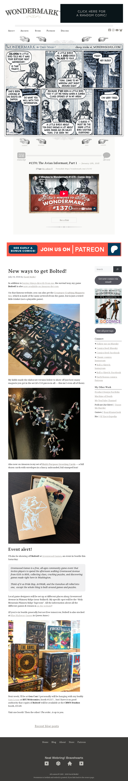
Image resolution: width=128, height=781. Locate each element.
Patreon (51, 30)
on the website (44, 605)
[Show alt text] (107, 157)
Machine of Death (103, 396)
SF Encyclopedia (108, 416)
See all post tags (105, 330)
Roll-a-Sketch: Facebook (109, 372)
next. (86, 43)
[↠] (117, 269)
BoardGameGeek (112, 412)
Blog (54, 742)
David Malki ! (30, 277)
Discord (65, 30)
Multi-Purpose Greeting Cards (59, 464)
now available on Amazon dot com (40, 286)
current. (103, 42)
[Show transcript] (21, 157)
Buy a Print (64, 220)
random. (25, 43)
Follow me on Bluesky (108, 343)
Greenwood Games (52, 556)
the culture (46, 169)
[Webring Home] (69, 763)
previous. (41, 43)
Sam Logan (14, 699)
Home (45, 742)
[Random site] (58, 763)
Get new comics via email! (108, 280)
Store (71, 742)
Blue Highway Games (21, 615)
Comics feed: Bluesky (107, 348)
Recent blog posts (47, 726)
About (11, 30)
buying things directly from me (38, 283)
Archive (24, 30)
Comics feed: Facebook (108, 352)
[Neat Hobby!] (46, 763)
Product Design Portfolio (107, 392)
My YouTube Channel (105, 400)
